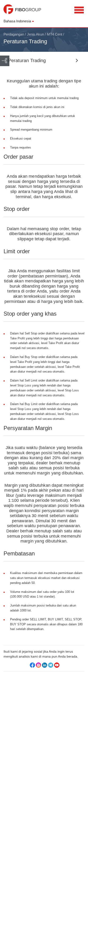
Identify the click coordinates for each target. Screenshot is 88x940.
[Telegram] (50, 665)
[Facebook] (32, 665)
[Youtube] (56, 665)
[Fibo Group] (22, 11)
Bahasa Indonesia (17, 21)
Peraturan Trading (27, 60)
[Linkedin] (44, 665)
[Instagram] (38, 665)
